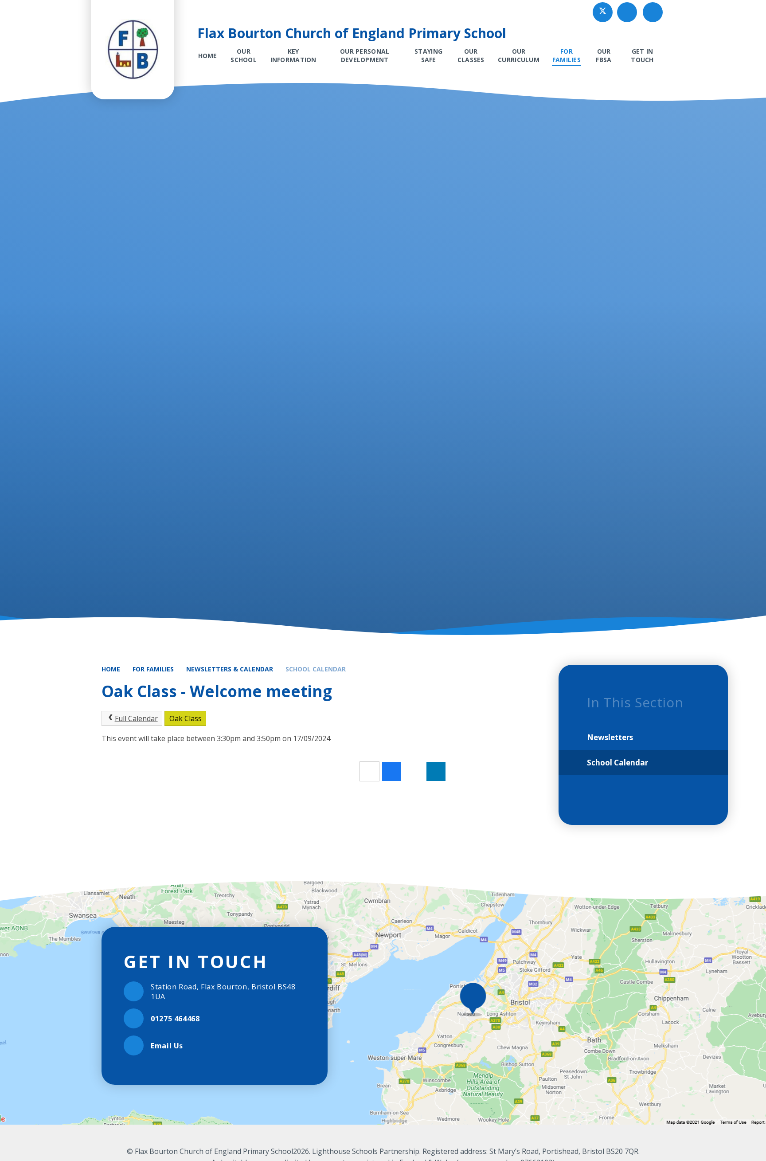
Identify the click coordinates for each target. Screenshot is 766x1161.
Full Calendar (136, 718)
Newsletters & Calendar (229, 669)
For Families (153, 669)
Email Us (167, 1046)
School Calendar (315, 669)
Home (111, 669)
